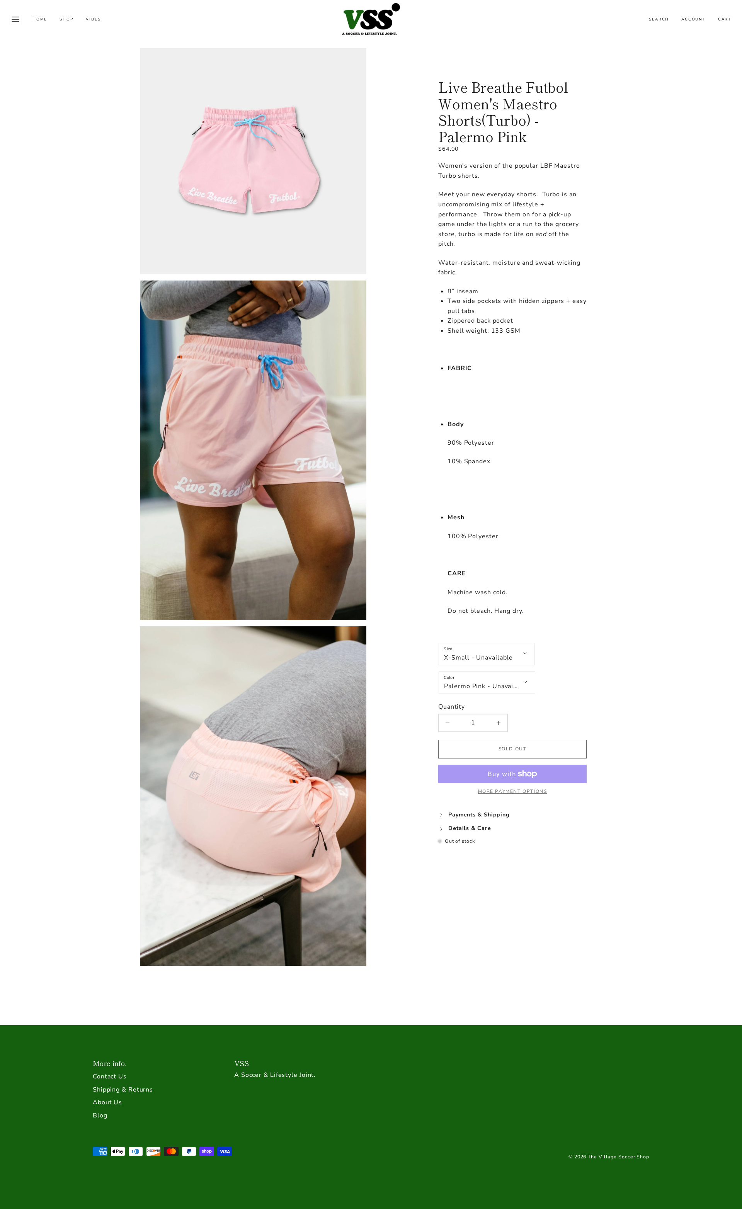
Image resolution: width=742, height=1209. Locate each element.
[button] (15, 19)
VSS (241, 1063)
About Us (107, 1102)
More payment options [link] (512, 791)
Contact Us (110, 1076)
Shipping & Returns (123, 1089)
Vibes (93, 19)
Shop (66, 19)
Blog (100, 1115)
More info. (109, 1063)
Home (39, 19)
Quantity (451, 706)
